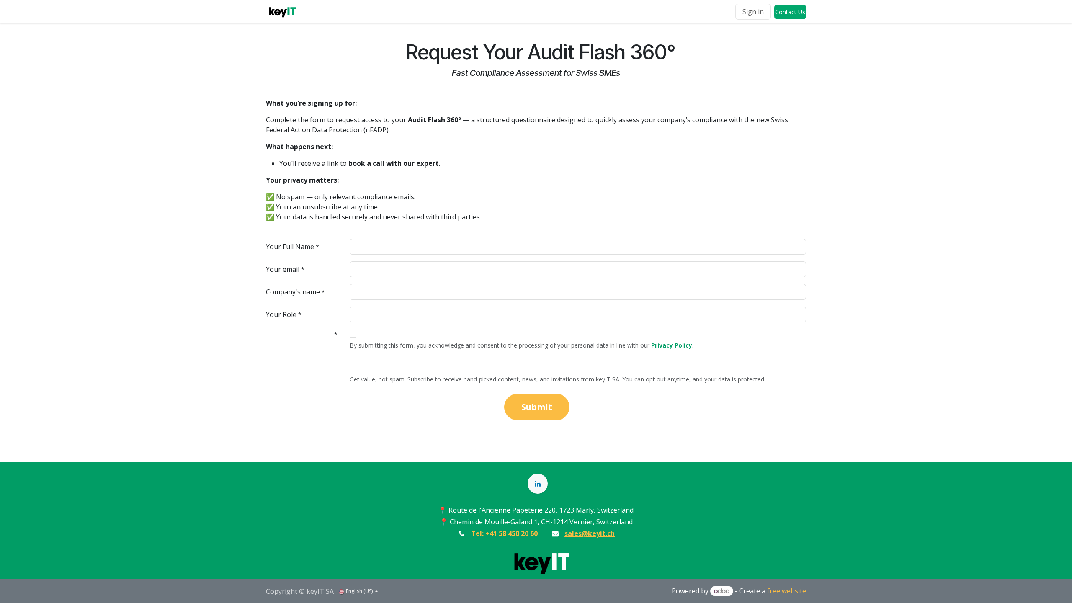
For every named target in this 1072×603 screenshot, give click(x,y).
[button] (537, 407)
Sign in (753, 11)
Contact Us (790, 12)
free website (786, 590)
